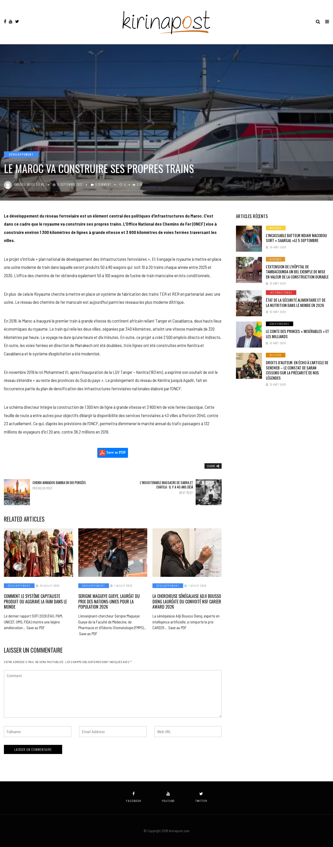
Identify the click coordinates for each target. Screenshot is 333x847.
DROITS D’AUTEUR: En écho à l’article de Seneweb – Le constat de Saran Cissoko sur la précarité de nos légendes (297, 370)
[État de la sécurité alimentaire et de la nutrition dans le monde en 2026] (249, 303)
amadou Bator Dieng (29, 184)
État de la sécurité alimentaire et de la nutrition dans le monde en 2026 (295, 302)
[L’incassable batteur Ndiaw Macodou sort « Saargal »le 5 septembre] (249, 239)
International (281, 292)
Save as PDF (115, 452)
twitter (201, 800)
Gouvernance (279, 324)
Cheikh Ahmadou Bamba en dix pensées (59, 485)
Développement (21, 154)
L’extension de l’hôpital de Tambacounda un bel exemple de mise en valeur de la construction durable (297, 272)
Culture (275, 355)
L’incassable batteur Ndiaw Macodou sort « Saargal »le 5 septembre (296, 237)
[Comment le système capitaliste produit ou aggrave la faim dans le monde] (38, 552)
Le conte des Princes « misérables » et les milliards (297, 333)
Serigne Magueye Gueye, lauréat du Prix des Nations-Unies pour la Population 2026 (109, 601)
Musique (276, 228)
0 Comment (103, 184)
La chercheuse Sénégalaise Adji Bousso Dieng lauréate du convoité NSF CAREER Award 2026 (186, 601)
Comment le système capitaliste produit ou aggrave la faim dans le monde (35, 601)
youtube (168, 800)
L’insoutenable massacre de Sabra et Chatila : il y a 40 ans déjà (166, 487)
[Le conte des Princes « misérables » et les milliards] (249, 335)
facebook (133, 800)
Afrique (275, 259)
